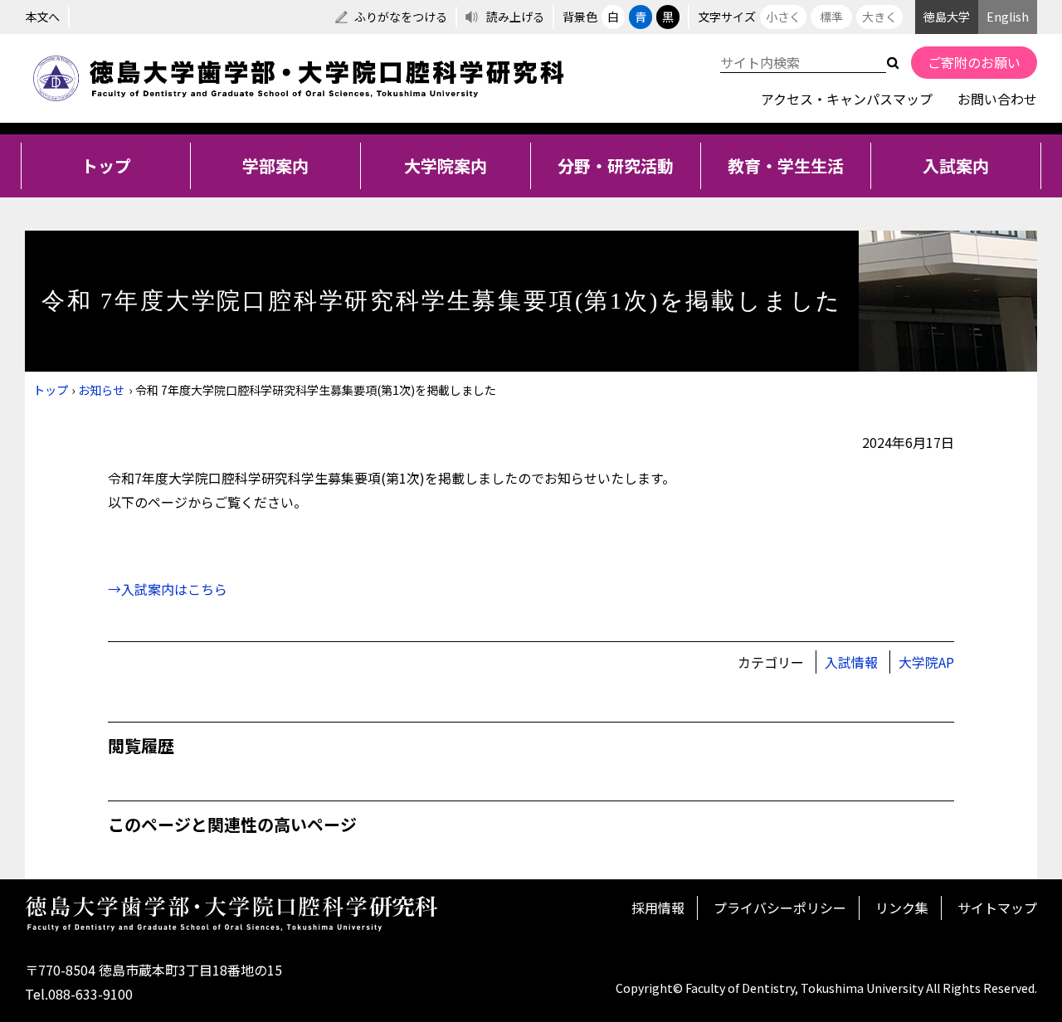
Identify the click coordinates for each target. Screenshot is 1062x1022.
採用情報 (657, 907)
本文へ (42, 16)
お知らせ (101, 390)
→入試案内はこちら (167, 589)
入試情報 (851, 662)
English (1007, 16)
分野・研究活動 (616, 165)
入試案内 (956, 165)
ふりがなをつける (400, 16)
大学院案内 (445, 165)
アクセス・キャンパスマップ (847, 99)
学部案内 (275, 165)
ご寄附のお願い (974, 62)
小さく (783, 16)
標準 (831, 16)
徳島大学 (946, 16)
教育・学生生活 (786, 165)
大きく (879, 16)
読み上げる (515, 16)
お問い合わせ (997, 99)
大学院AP (926, 662)
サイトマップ (997, 907)
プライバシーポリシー (780, 907)
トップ (106, 165)
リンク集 (901, 907)
